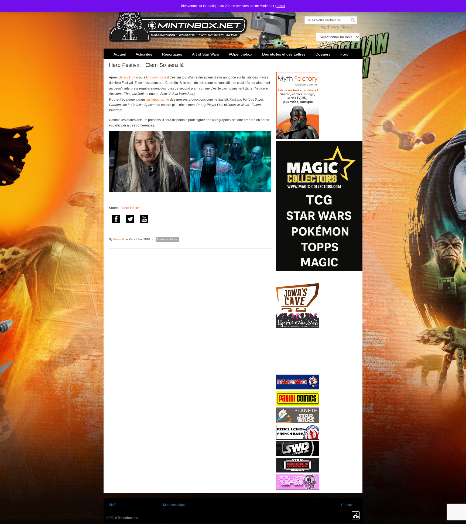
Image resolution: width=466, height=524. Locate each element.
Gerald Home (128, 77)
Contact (346, 505)
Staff (112, 505)
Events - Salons (167, 239)
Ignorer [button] (280, 6)
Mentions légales (175, 505)
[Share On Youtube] (144, 220)
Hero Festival (131, 208)
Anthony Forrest (157, 77)
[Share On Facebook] (116, 220)
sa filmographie (157, 99)
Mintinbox (178, 22)
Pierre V (118, 239)
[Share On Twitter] (130, 220)
